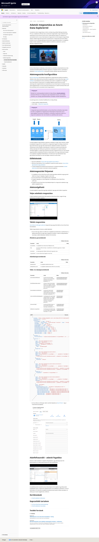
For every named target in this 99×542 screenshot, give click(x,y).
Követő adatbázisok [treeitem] (8, 62)
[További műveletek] (68, 21)
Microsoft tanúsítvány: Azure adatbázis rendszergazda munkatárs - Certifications (46, 521)
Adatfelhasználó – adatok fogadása (89, 29)
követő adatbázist (61, 93)
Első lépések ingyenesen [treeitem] (8, 34)
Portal (81, 13)
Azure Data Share (35, 77)
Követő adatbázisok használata (38, 506)
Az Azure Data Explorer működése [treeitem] (9, 32)
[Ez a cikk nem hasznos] (84, 38)
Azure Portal (59, 403)
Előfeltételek (85, 24)
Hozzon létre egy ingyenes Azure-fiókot (49, 161)
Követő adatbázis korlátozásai (38, 498)
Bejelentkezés (95, 10)
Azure (35, 21)
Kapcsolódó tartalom (87, 32)
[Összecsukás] (17, 20)
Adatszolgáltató (86, 27)
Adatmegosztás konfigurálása (89, 23)
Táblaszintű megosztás (43, 104)
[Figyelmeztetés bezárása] (97, 2)
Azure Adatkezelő (40, 21)
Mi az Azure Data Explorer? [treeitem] (8, 30)
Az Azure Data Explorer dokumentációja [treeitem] (6, 25)
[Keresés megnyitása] (91, 10)
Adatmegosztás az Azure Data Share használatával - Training (42, 516)
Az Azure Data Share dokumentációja (40, 504)
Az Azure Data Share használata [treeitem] (10, 59)
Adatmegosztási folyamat (87, 26)
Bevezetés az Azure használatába (90, 13)
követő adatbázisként (39, 71)
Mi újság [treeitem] (5, 36)
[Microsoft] (2, 10)
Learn (31, 21)
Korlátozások (85, 30)
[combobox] (9, 22)
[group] (49, 358)
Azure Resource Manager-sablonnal (37, 225)
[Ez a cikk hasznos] (82, 38)
